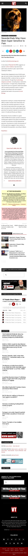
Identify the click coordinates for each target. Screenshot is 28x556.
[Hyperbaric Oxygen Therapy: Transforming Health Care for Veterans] (5, 239)
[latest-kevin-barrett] (12, 437)
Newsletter (7, 550)
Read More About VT (16, 526)
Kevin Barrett (16, 446)
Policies (12, 548)
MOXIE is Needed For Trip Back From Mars (21, 226)
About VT (4, 204)
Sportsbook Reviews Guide (17, 552)
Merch (12, 550)
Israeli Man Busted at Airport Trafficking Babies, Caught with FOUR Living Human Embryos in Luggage (14, 378)
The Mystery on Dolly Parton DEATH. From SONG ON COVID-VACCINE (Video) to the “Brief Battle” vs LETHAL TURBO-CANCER (14, 368)
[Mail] (11, 539)
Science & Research (18, 6)
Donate (16, 548)
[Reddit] (15, 539)
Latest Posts (5, 331)
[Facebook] (7, 539)
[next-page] (5, 261)
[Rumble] (19, 539)
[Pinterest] (10, 51)
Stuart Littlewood (19, 450)
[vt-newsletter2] (12, 463)
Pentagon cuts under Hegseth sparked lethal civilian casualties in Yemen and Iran (13, 413)
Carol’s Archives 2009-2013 (14, 180)
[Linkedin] (17, 51)
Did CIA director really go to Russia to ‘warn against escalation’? (13, 396)
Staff (8, 548)
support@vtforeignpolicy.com (17, 529)
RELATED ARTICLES (6, 233)
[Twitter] (7, 51)
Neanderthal (12, 65)
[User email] (14, 185)
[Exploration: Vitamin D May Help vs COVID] (5, 245)
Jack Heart (21, 449)
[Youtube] (21, 543)
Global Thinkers (5, 468)
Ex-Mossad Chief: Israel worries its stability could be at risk (7, 227)
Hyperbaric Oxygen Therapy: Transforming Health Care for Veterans (17, 239)
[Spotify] (6, 543)
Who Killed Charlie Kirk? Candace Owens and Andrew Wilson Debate (14, 387)
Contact (21, 550)
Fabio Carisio (14, 449)
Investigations (4, 254)
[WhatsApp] (14, 51)
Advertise (17, 550)
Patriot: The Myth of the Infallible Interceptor (12, 423)
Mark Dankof (11, 450)
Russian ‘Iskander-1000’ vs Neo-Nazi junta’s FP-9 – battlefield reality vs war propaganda (13, 357)
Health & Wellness (9, 6)
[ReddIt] (20, 51)
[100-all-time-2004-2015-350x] (14, 491)
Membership (21, 548)
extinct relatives (10, 66)
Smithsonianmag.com (13, 61)
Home (2, 6)
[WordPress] (17, 543)
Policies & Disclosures (14, 204)
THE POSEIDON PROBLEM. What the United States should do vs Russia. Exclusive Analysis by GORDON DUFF (12, 335)
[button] (2, 3)
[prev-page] (2, 261)
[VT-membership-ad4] (14, 289)
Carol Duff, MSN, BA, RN (7, 45)
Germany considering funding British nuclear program (13, 404)
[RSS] (23, 539)
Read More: (4, 130)
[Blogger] (4, 539)
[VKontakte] (14, 543)
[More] (23, 51)
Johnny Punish (15, 455)
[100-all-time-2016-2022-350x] (14, 498)
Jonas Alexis (9, 446)
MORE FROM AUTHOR (18, 233)
